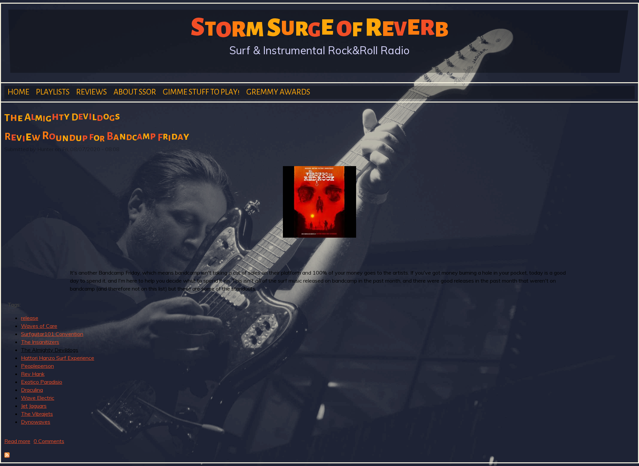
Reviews (91, 92)
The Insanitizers (40, 342)
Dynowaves (35, 421)
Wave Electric (37, 397)
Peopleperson (37, 365)
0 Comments (49, 441)
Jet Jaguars (34, 405)
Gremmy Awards (278, 92)
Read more (17, 441)
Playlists (53, 92)
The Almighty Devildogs (49, 350)
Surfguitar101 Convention (52, 334)
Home (18, 92)
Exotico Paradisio (41, 381)
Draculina (32, 389)
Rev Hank (33, 373)
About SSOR (134, 92)
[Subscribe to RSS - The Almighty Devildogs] (7, 455)
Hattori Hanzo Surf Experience (57, 357)
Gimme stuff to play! (201, 92)
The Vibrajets (37, 413)
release (29, 318)
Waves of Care (39, 326)
